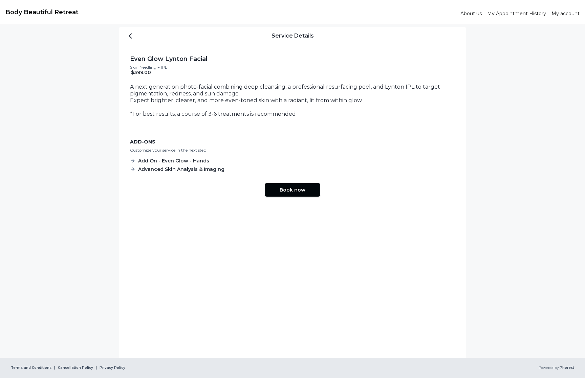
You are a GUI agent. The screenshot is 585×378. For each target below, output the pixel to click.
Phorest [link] (567, 368)
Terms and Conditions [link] (31, 368)
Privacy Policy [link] (112, 368)
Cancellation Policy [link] (75, 368)
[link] (230, 12)
